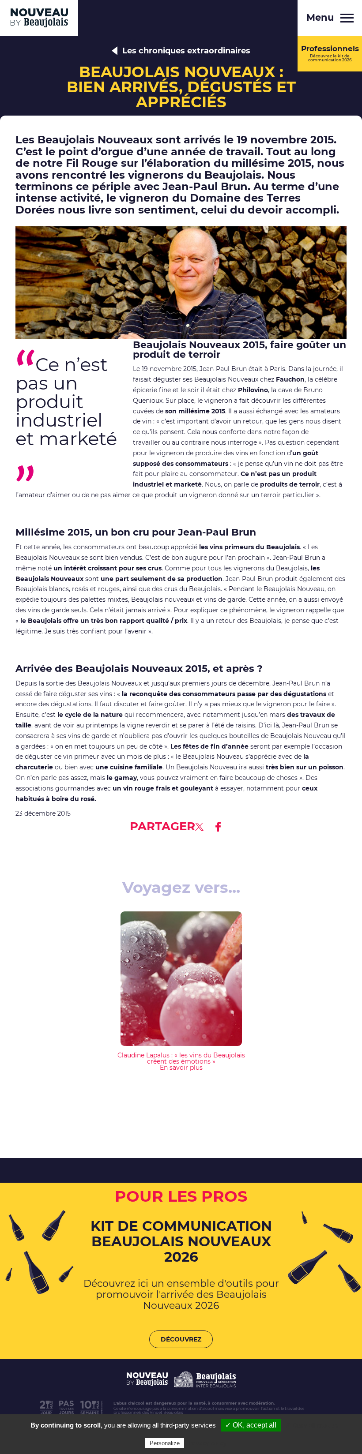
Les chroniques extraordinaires (186, 50)
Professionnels (330, 53)
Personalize (165, 1443)
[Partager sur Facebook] (218, 827)
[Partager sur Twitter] (199, 827)
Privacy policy (207, 1443)
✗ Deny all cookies (311, 1425)
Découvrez (181, 1339)
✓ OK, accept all (250, 1425)
